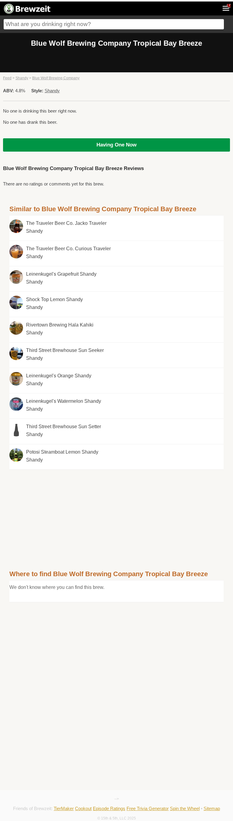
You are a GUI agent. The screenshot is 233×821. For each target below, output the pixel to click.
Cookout (83, 808)
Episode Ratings (109, 808)
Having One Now (116, 145)
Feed (7, 78)
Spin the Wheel (185, 808)
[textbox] (114, 24)
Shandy (21, 78)
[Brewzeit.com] (27, 13)
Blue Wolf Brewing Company (55, 78)
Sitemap (212, 808)
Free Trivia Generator (148, 808)
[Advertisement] (116, 512)
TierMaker (64, 808)
